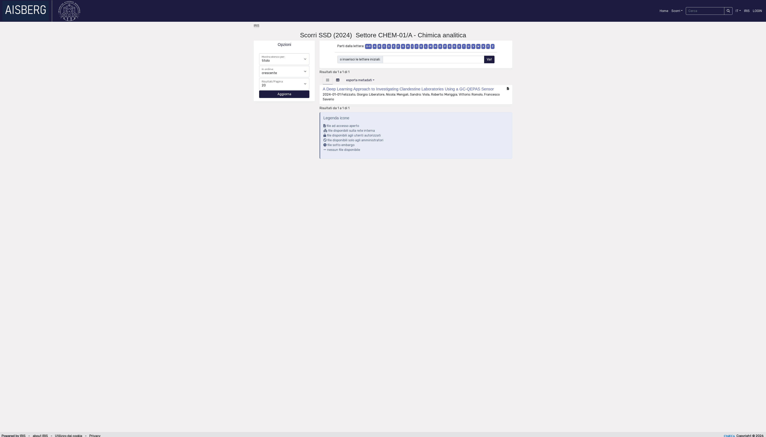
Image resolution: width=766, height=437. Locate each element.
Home (664, 11)
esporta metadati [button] (359, 80)
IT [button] (737, 11)
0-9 (368, 46)
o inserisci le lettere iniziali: (360, 59)
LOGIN (757, 11)
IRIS (747, 11)
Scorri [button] (675, 11)
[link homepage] (27, 11)
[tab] (328, 80)
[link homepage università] (69, 11)
